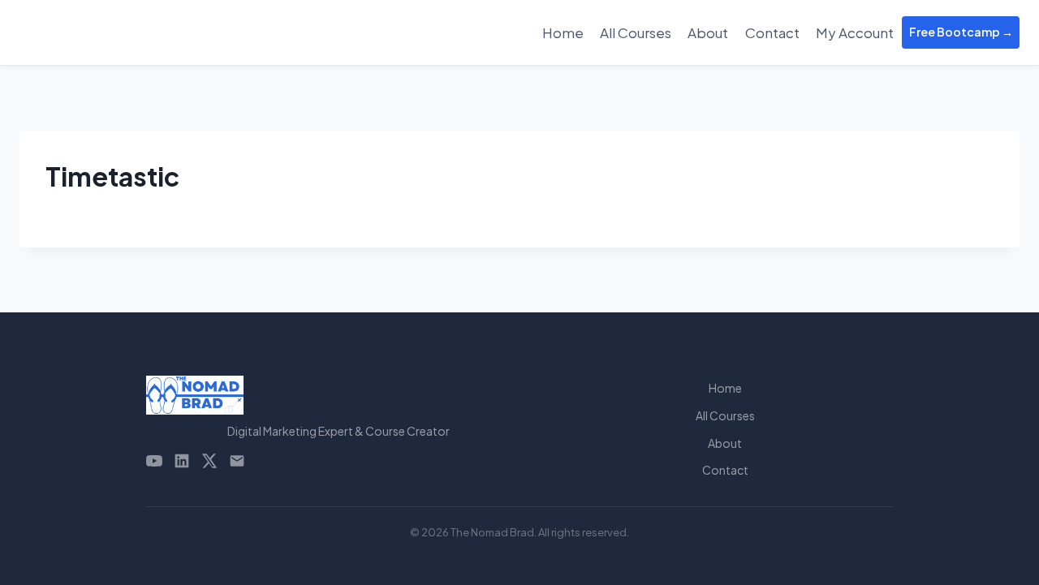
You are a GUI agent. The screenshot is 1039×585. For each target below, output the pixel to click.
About (708, 32)
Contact (772, 32)
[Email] (237, 461)
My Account (855, 32)
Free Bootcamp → (961, 31)
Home (563, 32)
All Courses (635, 32)
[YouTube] (154, 461)
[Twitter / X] (209, 461)
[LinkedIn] (182, 461)
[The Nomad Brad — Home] (338, 395)
